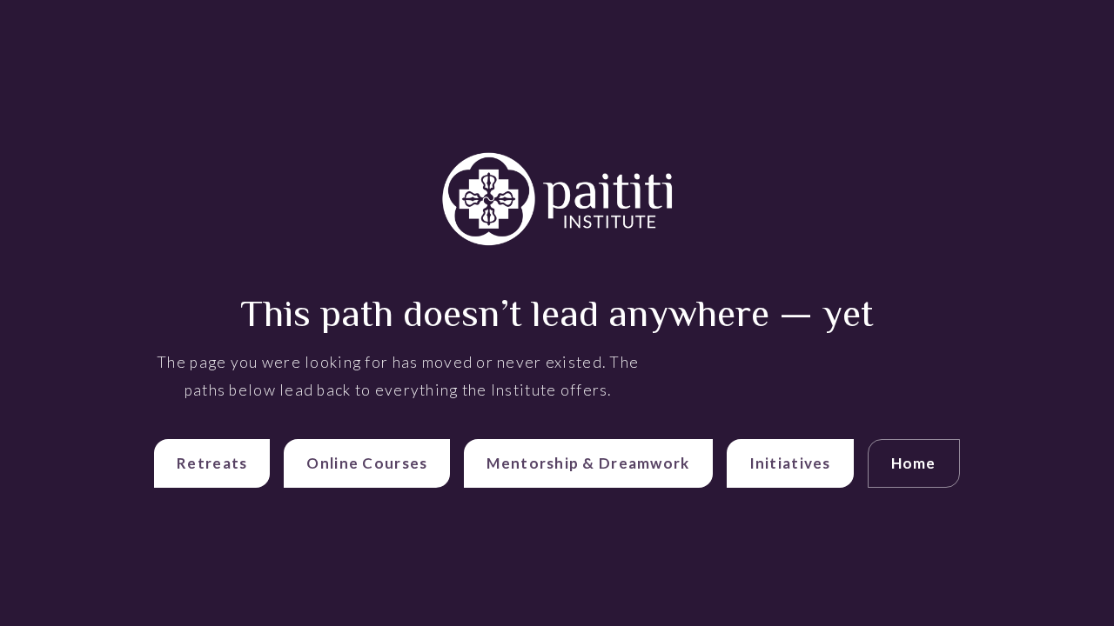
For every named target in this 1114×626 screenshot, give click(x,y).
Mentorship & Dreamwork (588, 463)
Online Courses (366, 463)
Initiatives (790, 463)
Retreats (212, 463)
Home (913, 463)
